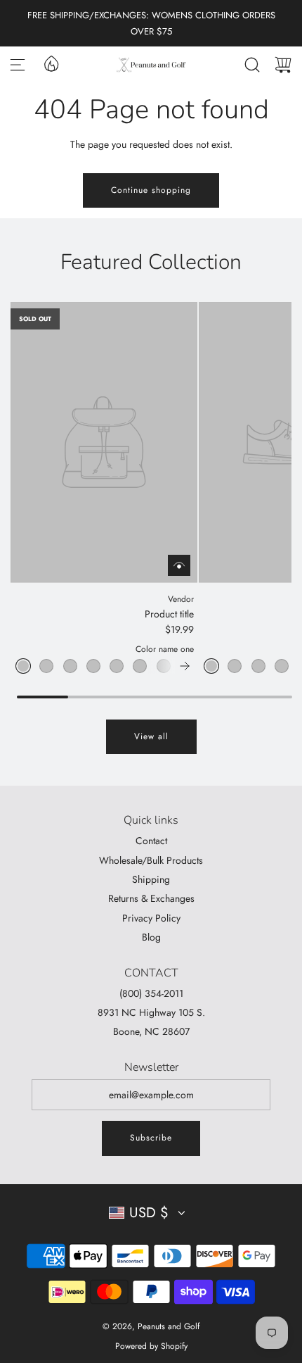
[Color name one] (23, 666)
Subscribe (151, 1137)
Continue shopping (151, 190)
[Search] (252, 64)
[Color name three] (70, 666)
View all (151, 736)
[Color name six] (140, 666)
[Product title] (104, 442)
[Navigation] (17, 64)
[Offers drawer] (50, 62)
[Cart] (283, 64)
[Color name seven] (164, 666)
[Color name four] (93, 666)
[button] (185, 666)
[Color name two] (46, 666)
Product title (169, 614)
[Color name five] (117, 666)
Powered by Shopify (151, 1346)
